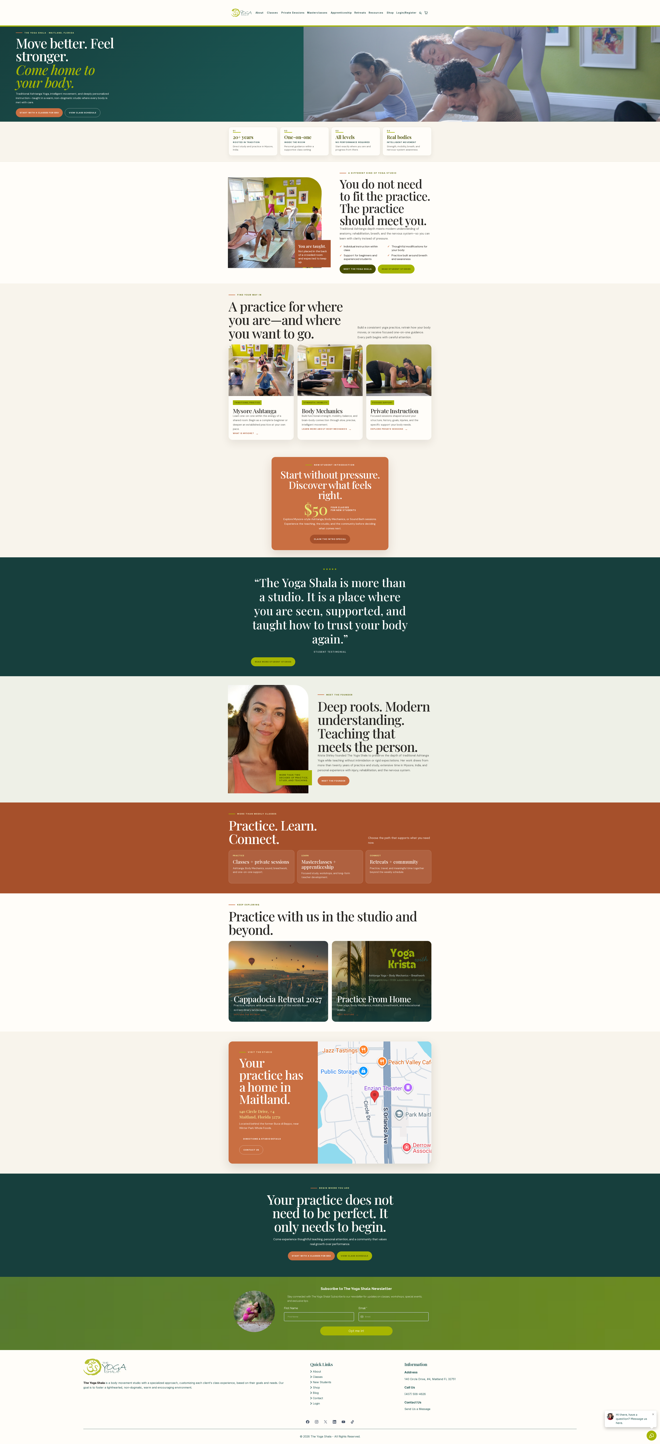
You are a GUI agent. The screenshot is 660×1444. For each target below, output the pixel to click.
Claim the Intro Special (330, 539)
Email (363, 1308)
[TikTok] (352, 1421)
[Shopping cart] (426, 12)
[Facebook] (307, 1421)
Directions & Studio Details (262, 1139)
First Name (291, 1308)
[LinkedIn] (334, 1421)
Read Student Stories (396, 269)
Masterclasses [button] (317, 12)
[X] (325, 1421)
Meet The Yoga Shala (358, 269)
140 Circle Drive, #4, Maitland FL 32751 (430, 1379)
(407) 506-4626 (415, 1394)
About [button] (260, 12)
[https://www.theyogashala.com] (241, 13)
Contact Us (251, 1149)
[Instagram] (316, 1421)
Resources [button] (376, 12)
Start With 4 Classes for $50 (39, 112)
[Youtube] (343, 1421)
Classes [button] (273, 12)
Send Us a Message (417, 1409)
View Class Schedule (82, 112)
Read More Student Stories (273, 661)
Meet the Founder (333, 780)
